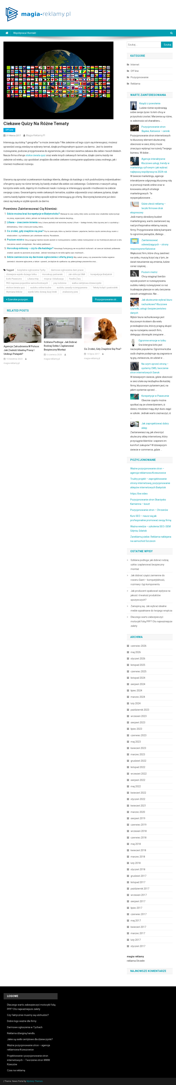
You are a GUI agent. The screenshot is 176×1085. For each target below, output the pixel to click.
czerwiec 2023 (138, 735)
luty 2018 (136, 863)
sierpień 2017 (138, 901)
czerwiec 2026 (138, 645)
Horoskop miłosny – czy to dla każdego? (30, 248)
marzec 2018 (138, 856)
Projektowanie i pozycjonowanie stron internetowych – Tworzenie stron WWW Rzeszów (28, 1060)
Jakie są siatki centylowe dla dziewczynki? (30, 1039)
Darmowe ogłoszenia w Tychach (24, 1027)
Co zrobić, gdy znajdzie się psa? (25, 231)
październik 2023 (140, 709)
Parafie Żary (75, 278)
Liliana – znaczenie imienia (22, 222)
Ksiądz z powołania (149, 103)
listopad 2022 (138, 767)
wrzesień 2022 (139, 773)
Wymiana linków (14, 292)
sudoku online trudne (40, 287)
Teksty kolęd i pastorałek (105, 287)
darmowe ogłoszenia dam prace (67, 270)
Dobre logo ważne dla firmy (21, 1021)
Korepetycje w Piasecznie (155, 395)
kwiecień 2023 (138, 748)
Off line (9, 130)
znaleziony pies (70, 292)
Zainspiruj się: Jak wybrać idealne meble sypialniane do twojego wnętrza (151, 608)
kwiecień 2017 (138, 927)
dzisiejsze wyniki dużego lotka (21, 274)
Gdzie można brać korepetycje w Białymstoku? (33, 213)
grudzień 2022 (138, 760)
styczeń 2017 (138, 946)
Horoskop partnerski (52, 274)
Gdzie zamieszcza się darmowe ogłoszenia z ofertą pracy (40, 257)
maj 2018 (136, 844)
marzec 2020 (138, 812)
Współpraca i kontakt (24, 33)
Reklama (135, 83)
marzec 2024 (138, 696)
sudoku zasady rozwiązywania (72, 287)
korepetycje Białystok (101, 274)
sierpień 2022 (138, 780)
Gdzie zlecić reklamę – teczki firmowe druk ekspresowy (148, 208)
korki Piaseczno (14, 278)
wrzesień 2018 (139, 831)
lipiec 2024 (136, 690)
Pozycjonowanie (139, 77)
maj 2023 (136, 741)
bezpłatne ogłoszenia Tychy (31, 270)
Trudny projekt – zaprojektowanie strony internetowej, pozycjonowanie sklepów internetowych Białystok (150, 483)
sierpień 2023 (138, 722)
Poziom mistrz (15, 239)
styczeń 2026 (138, 658)
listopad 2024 (138, 677)
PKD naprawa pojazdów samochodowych (27, 283)
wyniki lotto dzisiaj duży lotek (42, 292)
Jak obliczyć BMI (76, 274)
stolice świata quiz (36, 155)
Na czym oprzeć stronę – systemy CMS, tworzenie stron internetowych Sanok (149, 368)
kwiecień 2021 (138, 805)
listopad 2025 (138, 665)
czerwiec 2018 (138, 837)
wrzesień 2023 (139, 716)
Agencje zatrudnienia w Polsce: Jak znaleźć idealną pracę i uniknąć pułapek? (22, 350)
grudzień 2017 (138, 876)
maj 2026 (136, 652)
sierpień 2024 (138, 684)
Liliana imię (33, 278)
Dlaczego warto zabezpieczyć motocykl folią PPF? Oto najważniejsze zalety (151, 621)
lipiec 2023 (136, 728)
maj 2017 (136, 920)
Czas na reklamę (16, 1070)
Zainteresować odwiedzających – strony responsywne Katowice (149, 244)
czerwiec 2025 (138, 671)
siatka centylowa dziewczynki (86, 283)
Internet (135, 64)
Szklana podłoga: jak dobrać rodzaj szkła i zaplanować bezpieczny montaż (60, 346)
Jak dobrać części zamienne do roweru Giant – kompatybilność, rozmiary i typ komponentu (148, 580)
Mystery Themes (35, 1081)
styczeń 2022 (138, 799)
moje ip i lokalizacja (54, 278)
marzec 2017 (138, 933)
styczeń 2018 (138, 869)
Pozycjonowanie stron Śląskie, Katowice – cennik (108, 299)
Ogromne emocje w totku (152, 340)
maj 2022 (136, 786)
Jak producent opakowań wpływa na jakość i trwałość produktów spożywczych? (150, 595)
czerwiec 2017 (138, 914)
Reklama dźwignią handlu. (21, 1033)
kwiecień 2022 (138, 792)
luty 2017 (136, 939)
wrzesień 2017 (139, 895)
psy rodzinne (59, 283)
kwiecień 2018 (138, 850)
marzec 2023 (138, 754)
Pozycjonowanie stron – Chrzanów (149, 510)
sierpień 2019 (138, 818)
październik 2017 (140, 888)
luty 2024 (136, 703)
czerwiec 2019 (138, 824)
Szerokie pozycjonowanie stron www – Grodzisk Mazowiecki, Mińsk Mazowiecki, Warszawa (20, 299)
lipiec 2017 (136, 907)
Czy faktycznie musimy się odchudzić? (28, 1015)
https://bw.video (139, 493)
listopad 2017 (138, 882)
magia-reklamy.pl (35, 135)
